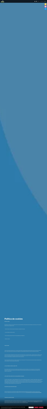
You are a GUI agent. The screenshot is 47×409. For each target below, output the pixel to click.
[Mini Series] (36, 1)
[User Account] (42, 1)
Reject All (36, 407)
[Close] (46, 407)
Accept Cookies (41, 407)
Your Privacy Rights (31, 407)
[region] (23, 407)
